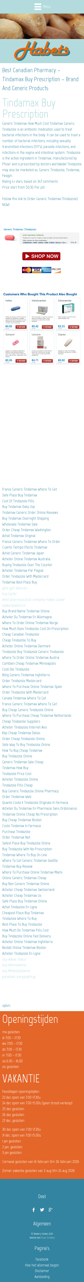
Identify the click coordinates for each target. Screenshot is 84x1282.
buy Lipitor (9, 593)
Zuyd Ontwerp (48, 1237)
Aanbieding (42, 1276)
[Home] (42, 51)
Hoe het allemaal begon (42, 1265)
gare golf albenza (14, 588)
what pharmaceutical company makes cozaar (33, 599)
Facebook (42, 1259)
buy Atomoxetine (14, 964)
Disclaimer (42, 1270)
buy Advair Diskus (14, 959)
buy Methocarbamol (16, 970)
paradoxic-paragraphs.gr (19, 976)
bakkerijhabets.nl (14, 605)
